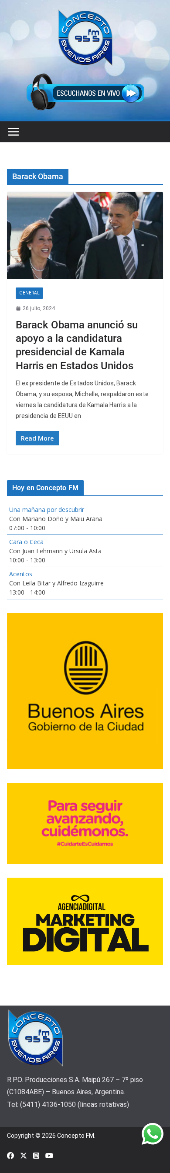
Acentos (20, 574)
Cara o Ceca (26, 542)
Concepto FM (75, 1135)
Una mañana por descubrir (46, 509)
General (29, 293)
